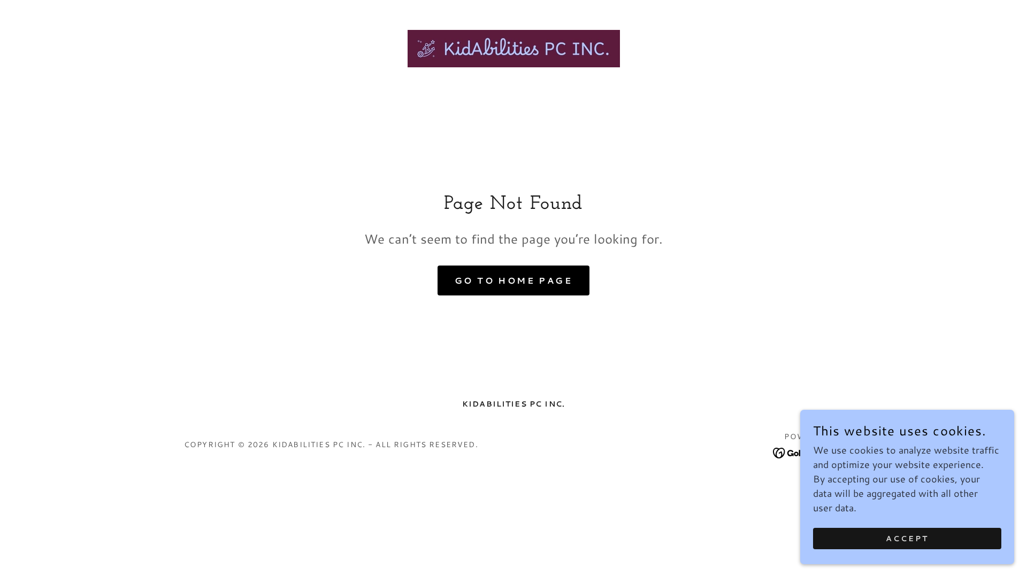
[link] (513, 47)
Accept (907, 538)
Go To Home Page (513, 280)
